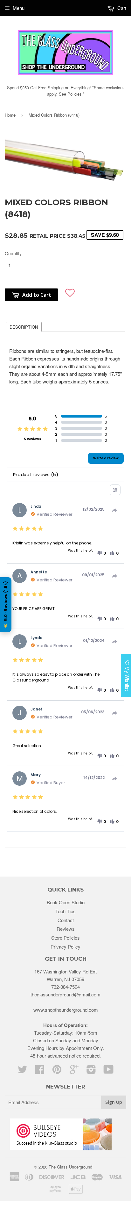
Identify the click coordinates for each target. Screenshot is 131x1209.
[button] (70, 291)
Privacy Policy (65, 946)
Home (10, 115)
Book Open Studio (66, 902)
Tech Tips (65, 911)
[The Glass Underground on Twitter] (22, 1071)
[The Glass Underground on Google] (74, 1071)
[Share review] (115, 510)
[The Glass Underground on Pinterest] (57, 1071)
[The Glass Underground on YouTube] (109, 1071)
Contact (66, 920)
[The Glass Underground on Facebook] (40, 1071)
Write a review (106, 458)
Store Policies (65, 937)
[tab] (24, 326)
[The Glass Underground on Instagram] (91, 1071)
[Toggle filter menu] (115, 489)
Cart (121, 7)
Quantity (13, 253)
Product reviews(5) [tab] (35, 474)
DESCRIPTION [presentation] (24, 327)
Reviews (66, 928)
